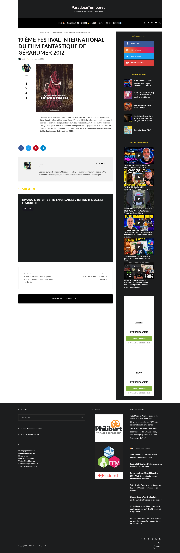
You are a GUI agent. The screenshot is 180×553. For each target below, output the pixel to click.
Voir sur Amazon (139, 338)
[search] (82, 417)
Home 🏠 (62, 23)
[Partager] (26, 84)
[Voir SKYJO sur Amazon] (139, 359)
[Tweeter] (26, 88)
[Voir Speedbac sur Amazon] (139, 309)
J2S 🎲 (94, 23)
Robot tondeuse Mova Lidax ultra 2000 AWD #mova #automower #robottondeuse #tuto (144, 476)
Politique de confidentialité (28, 435)
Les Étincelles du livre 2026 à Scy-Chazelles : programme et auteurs (143, 118)
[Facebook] (144, 23)
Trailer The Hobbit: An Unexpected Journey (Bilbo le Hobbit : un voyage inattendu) (38, 278)
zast (23, 59)
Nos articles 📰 (73, 23)
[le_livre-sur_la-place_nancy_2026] (128, 95)
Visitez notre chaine (132, 287)
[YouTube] (156, 23)
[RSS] (156, 539)
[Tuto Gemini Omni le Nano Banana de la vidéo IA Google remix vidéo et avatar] (139, 222)
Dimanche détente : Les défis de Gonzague (94, 276)
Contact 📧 (117, 23)
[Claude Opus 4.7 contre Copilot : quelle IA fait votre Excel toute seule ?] (139, 246)
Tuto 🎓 (108, 23)
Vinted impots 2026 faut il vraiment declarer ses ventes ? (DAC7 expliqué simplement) (145, 509)
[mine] (128, 106)
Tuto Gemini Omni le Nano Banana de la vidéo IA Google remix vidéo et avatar (145, 488)
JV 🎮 (100, 23)
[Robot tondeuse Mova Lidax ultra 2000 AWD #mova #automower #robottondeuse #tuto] (139, 199)
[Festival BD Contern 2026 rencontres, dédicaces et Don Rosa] (139, 177)
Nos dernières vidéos (141, 449)
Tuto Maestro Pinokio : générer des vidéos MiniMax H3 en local (143, 83)
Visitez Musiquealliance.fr (28, 464)
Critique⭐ (85, 23)
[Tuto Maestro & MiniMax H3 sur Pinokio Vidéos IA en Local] (128, 83)
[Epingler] (26, 93)
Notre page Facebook (26, 451)
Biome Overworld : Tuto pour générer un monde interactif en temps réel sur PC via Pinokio (145, 521)
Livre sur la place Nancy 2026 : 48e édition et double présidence (144, 94)
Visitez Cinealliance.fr (26, 461)
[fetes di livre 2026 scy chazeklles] (128, 118)
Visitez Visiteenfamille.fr (27, 466)
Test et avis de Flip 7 (142, 130)
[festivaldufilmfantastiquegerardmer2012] (54, 88)
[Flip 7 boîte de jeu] (128, 130)
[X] (148, 23)
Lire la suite (28, 209)
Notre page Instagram (26, 453)
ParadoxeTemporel (88, 7)
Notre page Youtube (26, 458)
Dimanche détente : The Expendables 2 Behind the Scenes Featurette (62, 201)
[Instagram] (152, 23)
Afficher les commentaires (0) (64, 299)
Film (28, 59)
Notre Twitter (23, 456)
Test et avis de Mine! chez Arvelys (142, 106)
